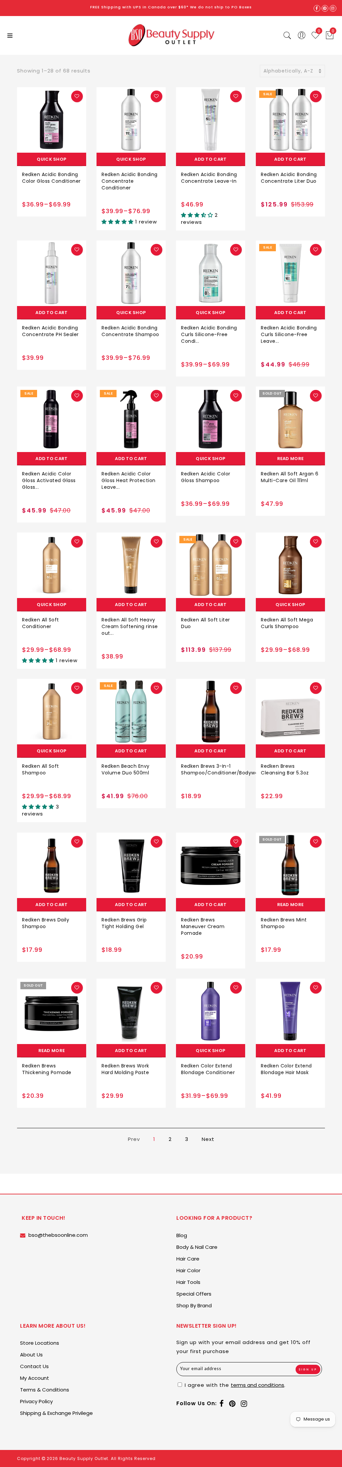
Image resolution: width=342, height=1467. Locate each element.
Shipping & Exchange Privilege (56, 1413)
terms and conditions (257, 1384)
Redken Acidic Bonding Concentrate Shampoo (130, 331)
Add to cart (210, 159)
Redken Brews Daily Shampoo (45, 923)
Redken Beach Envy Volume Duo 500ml (126, 769)
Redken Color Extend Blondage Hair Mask (286, 1069)
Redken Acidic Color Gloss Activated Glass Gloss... (49, 480)
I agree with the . (234, 1384)
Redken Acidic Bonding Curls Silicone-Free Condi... (209, 334)
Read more (290, 458)
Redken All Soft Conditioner (40, 623)
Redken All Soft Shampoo (40, 769)
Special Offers (193, 1293)
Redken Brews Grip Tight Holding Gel (124, 923)
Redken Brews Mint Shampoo (284, 923)
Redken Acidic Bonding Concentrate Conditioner (130, 181)
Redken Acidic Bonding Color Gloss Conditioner (51, 177)
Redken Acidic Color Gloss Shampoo (205, 477)
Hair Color (188, 1270)
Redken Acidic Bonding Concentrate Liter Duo (289, 177)
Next (208, 1139)
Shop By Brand (194, 1305)
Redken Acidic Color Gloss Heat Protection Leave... (129, 480)
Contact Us (34, 1366)
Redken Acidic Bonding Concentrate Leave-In (209, 177)
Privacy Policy (36, 1401)
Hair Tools (188, 1282)
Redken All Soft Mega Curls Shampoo (287, 623)
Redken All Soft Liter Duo (205, 623)
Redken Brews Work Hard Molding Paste (125, 1069)
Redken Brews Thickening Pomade (46, 1069)
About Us (31, 1354)
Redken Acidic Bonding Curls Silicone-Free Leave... (289, 334)
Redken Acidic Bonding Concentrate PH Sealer (50, 331)
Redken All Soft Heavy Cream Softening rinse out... (130, 626)
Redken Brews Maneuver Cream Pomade (202, 926)
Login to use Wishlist (77, 96)
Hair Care (187, 1258)
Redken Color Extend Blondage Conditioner (208, 1069)
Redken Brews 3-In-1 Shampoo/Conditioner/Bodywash (222, 769)
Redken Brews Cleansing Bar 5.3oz (285, 769)
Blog (181, 1235)
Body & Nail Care (196, 1247)
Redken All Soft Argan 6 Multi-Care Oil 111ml (290, 477)
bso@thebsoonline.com (58, 1234)
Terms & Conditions (44, 1389)
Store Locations (39, 1342)
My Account (34, 1377)
